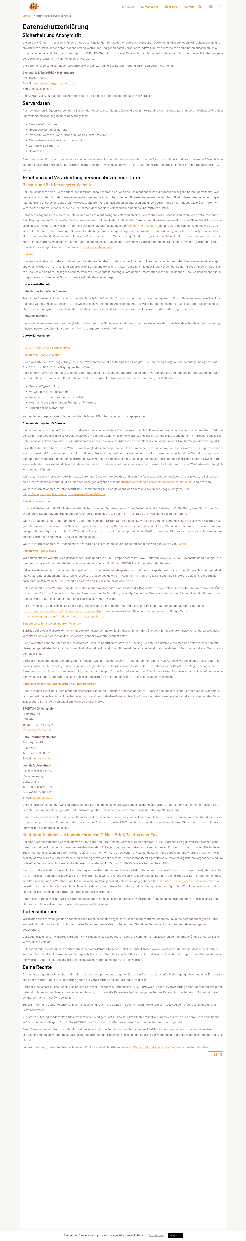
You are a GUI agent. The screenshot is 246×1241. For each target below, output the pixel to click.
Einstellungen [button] (156, 1235)
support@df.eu (42, 797)
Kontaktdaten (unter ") (184, 881)
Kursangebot (149, 7)
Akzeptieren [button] (175, 1235)
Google (182, 543)
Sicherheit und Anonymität (152, 1047)
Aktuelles (128, 7)
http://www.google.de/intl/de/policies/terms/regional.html (62, 611)
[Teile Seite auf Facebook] (215, 1054)
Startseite (28, 15)
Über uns (171, 7)
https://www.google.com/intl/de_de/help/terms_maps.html (62, 616)
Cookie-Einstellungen (141, 225)
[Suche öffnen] (199, 6)
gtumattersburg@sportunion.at (53, 83)
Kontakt (189, 7)
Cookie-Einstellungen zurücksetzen (46, 348)
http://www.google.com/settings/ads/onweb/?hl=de (157, 482)
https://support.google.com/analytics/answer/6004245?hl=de (64, 494)
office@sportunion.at (37, 730)
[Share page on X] (220, 1054)
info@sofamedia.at (44, 758)
